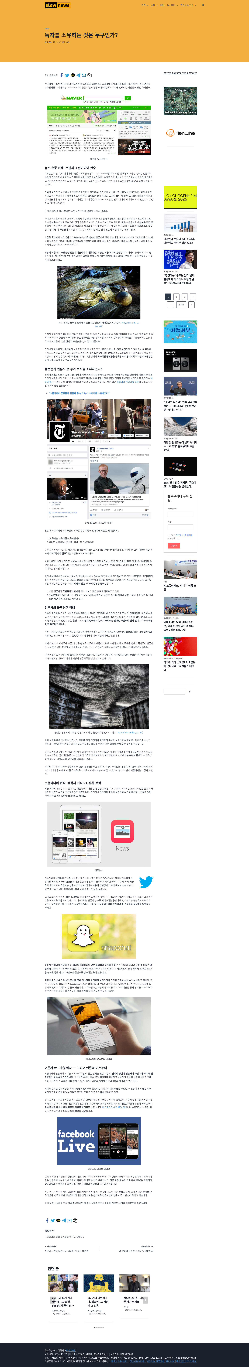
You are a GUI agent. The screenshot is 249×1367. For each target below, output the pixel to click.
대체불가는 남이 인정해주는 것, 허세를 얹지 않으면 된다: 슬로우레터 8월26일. (179, 626)
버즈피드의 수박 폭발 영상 (114, 1107)
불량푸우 (48, 42)
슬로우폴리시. (169, 235)
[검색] (190, 692)
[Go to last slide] (52, 1300)
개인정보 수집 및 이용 (184, 535)
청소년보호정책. (138, 1361)
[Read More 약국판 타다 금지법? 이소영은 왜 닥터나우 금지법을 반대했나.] (180, 646)
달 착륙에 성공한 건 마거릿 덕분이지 (136, 1249)
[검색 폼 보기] (203, 5)
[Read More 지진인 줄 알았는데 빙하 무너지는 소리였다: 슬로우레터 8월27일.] (180, 426)
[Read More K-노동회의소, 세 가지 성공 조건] (180, 569)
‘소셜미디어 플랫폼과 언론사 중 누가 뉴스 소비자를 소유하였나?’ (79, 393)
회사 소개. (71, 1350)
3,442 (181, 304)
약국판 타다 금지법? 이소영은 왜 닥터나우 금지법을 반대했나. (179, 666)
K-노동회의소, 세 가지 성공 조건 (180, 587)
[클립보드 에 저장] (89, 75)
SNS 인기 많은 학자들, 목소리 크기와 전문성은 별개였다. (180, 484)
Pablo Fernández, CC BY (130, 732)
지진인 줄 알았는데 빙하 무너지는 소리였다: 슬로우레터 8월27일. (180, 446)
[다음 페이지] (145, 1300)
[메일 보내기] (84, 75)
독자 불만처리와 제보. (186, 1361)
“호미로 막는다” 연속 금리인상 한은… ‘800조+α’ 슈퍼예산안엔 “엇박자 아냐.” (180, 406)
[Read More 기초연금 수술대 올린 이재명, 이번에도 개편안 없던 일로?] (180, 223)
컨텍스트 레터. (173, 271)
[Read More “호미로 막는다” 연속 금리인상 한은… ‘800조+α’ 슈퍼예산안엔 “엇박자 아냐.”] (180, 386)
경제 (176, 658)
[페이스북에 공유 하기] (62, 75)
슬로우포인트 (168, 478)
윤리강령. (170, 1361)
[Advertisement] (180, 165)
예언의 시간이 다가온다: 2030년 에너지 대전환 (66, 1249)
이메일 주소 (173, 508)
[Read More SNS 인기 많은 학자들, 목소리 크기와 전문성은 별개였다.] (180, 466)
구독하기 (174, 545)
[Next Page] (191, 304)
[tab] (94, 1327)
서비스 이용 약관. (119, 1361)
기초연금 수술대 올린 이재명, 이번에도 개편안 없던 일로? (179, 241)
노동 (165, 581)
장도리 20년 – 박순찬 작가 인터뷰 (134, 1300)
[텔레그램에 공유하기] (78, 75)
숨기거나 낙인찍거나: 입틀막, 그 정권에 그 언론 (98, 1301)
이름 (170, 521)
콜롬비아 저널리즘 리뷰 (128, 381)
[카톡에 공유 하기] (73, 75)
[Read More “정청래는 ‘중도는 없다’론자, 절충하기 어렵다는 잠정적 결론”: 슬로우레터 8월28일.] (180, 259)
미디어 (47, 29)
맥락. (181, 658)
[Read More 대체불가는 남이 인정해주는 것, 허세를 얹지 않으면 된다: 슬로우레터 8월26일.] (180, 606)
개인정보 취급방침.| (156, 1361)
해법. (162, 5)
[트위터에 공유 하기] (67, 75)
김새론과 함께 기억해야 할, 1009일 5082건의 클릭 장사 (63, 1301)
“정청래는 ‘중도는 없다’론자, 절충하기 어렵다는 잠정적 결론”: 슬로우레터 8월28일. (179, 279)
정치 (165, 271)
